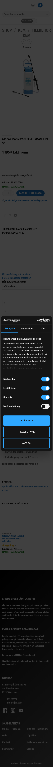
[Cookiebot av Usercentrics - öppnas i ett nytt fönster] (37, 320)
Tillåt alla (26, 420)
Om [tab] (43, 328)
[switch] (45, 388)
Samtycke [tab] (10, 328)
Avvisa (26, 443)
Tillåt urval (26, 432)
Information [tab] (26, 328)
